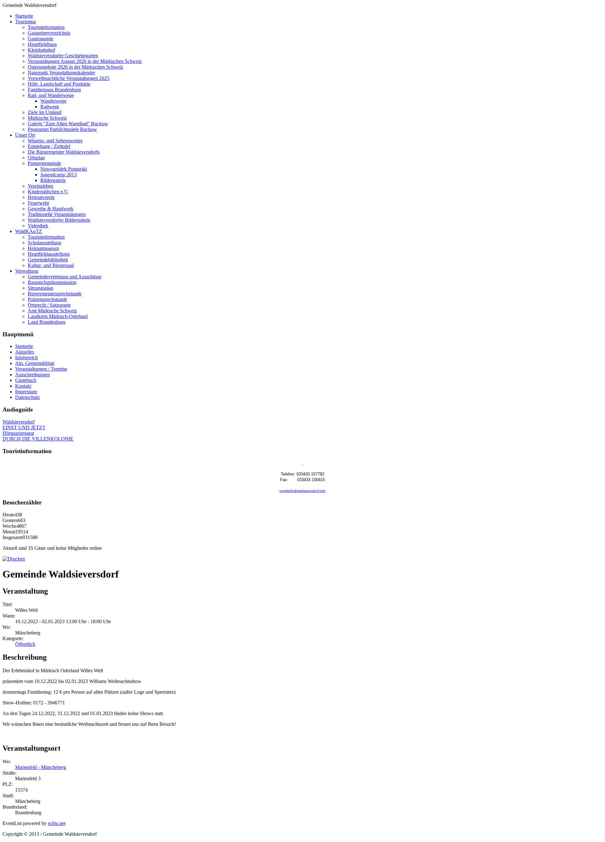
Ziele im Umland (44, 112)
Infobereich (26, 357)
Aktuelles (24, 352)
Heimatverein (41, 197)
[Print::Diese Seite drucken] (14, 558)
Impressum (26, 391)
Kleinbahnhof (41, 50)
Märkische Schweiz (47, 118)
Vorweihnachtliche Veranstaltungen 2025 (68, 78)
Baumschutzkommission (52, 282)
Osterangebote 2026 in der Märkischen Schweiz (75, 67)
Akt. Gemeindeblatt (34, 363)
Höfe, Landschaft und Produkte (59, 84)
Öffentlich (25, 644)
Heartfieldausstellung (49, 254)
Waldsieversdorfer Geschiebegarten (63, 55)
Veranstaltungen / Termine (41, 369)
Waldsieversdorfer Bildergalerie (59, 220)
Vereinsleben (40, 186)
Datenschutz (27, 397)
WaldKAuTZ (28, 231)
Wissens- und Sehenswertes (55, 140)
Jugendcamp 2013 (58, 174)
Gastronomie (40, 38)
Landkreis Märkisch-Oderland (58, 316)
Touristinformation (46, 27)
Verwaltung (26, 271)
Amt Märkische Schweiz (52, 310)
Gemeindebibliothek (48, 259)
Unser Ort (25, 135)
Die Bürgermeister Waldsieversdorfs (64, 152)
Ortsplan (36, 157)
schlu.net (57, 823)
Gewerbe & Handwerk (50, 208)
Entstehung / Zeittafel (49, 146)
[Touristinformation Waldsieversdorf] (302, 463)
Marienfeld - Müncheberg (40, 767)
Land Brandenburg (47, 322)
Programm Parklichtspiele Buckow (62, 129)
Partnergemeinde (44, 163)
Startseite (24, 16)
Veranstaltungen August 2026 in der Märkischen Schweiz (85, 61)
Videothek (38, 225)
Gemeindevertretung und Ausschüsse (64, 276)
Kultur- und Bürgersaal (51, 265)
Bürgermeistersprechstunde (55, 293)
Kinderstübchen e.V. (48, 191)
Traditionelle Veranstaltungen (57, 214)
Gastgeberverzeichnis (49, 33)
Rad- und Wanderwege (51, 95)
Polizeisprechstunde (47, 299)
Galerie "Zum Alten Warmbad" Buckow (68, 123)
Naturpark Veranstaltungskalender (61, 72)
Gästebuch (25, 380)
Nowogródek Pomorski (63, 169)
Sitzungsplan (40, 288)
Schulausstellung (44, 242)
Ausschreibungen (32, 374)
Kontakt (23, 386)
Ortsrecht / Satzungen (49, 305)
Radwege (49, 106)
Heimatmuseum (43, 248)
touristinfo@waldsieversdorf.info (302, 490)
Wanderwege (53, 101)
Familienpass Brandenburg (54, 89)
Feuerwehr (38, 203)
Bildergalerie (53, 180)
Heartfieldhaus (42, 44)
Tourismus (25, 21)
